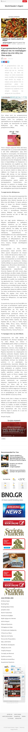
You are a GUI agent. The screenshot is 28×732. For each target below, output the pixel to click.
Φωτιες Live (9, 714)
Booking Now (5, 604)
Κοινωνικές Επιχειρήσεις (8, 639)
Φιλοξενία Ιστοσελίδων (8, 659)
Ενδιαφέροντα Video (7, 627)
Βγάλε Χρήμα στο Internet (8, 618)
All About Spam (5, 601)
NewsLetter (18, 718)
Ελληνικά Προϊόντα (6, 624)
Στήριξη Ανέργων (6, 650)
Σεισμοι (24, 716)
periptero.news (5, 610)
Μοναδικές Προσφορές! (8, 645)
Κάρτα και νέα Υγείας (7, 636)
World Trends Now (6, 612)
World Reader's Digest (14, 6)
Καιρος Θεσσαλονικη (7, 716)
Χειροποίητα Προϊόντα (7, 662)
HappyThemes (14, 729)
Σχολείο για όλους (6, 656)
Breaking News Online (7, 607)
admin (5, 58)
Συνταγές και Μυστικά (7, 653)
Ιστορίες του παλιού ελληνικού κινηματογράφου (16, 465)
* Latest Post (5, 45)
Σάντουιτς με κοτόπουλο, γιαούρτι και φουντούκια (18, 471)
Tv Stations (10, 718)
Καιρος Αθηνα (17, 714)
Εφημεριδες (17, 716)
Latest (3, 438)
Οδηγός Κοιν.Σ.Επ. (6, 647)
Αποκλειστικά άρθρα (7, 615)
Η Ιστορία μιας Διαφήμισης (9, 630)
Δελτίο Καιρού (5, 621)
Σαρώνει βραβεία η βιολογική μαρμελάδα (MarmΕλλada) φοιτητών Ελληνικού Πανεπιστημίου (18, 458)
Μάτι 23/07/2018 (6, 642)
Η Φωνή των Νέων (6, 633)
